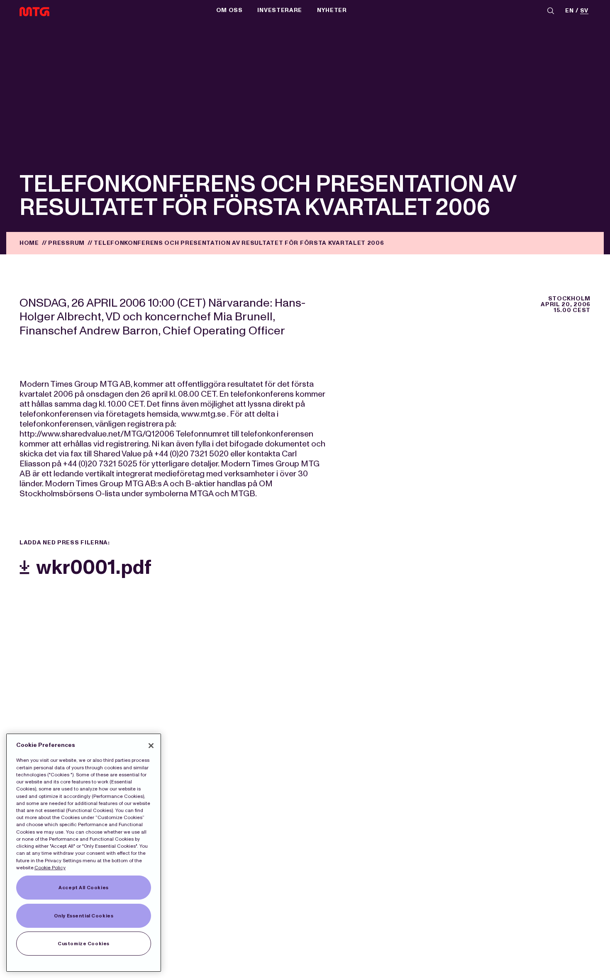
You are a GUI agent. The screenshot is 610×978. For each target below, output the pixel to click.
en (569, 11)
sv (584, 11)
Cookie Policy (50, 868)
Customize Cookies (84, 943)
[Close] (151, 746)
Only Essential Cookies (84, 916)
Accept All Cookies (83, 887)
